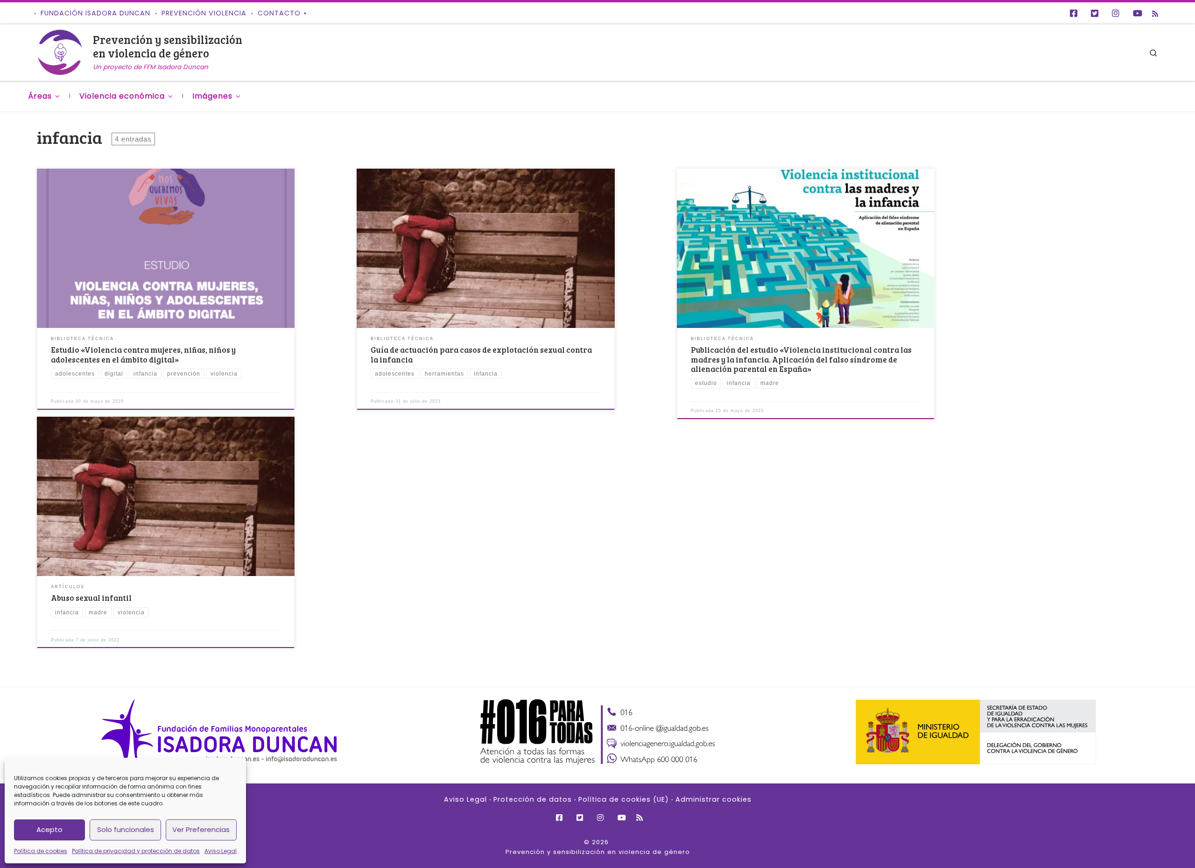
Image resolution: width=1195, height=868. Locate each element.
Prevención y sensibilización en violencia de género (598, 851)
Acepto (49, 829)
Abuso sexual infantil (91, 597)
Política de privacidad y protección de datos (136, 851)
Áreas (40, 96)
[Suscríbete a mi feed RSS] (1155, 13)
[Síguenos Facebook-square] (1073, 13)
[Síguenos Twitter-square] (1094, 13)
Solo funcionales (125, 829)
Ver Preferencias (201, 829)
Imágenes (212, 96)
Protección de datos (532, 799)
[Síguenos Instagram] (1115, 13)
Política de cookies (40, 851)
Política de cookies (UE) (623, 799)
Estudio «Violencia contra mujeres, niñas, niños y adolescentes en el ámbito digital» (143, 354)
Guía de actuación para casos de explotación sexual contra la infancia (481, 354)
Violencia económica (122, 96)
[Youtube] (1137, 13)
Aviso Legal (220, 851)
